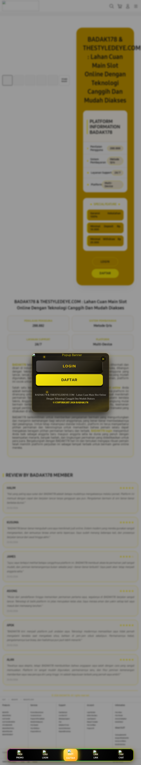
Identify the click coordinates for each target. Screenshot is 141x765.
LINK (95, 757)
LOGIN (69, 366)
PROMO (20, 757)
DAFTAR (69, 380)
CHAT (121, 757)
